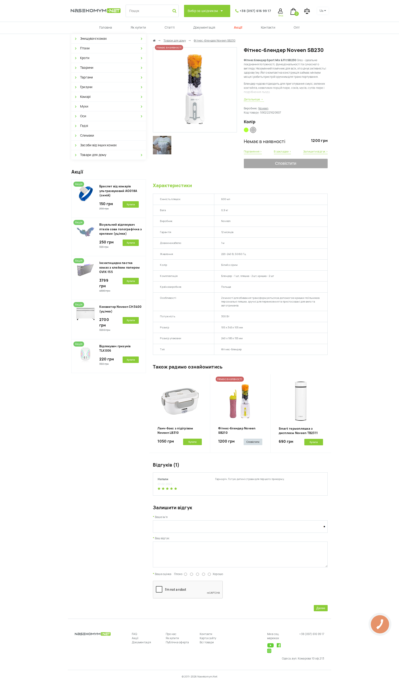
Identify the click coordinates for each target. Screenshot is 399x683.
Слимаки (87, 135)
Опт (297, 27)
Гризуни (86, 87)
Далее (320, 608)
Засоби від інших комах (98, 145)
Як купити (138, 27)
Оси (83, 116)
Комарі (85, 97)
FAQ (134, 634)
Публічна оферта (177, 642)
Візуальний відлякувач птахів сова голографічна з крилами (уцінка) (120, 229)
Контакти (268, 27)
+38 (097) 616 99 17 (255, 11)
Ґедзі (84, 126)
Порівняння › (253, 151)
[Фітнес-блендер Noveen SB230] (194, 130)
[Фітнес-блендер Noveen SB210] (246, 130)
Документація (204, 27)
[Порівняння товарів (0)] (307, 11)
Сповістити (285, 163)
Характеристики (172, 186)
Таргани (86, 77)
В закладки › (282, 151)
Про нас (171, 634)
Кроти (84, 58)
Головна (105, 27)
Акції (238, 27)
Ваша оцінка (163, 574)
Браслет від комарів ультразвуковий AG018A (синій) (118, 190)
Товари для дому (93, 155)
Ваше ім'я (161, 517)
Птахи (85, 48)
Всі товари (207, 642)
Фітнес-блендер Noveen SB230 (214, 40)
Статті (170, 27)
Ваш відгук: (162, 538)
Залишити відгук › (315, 151)
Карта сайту (208, 638)
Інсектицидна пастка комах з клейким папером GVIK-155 (119, 267)
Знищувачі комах (93, 38)
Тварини (87, 68)
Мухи (84, 106)
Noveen (263, 108)
